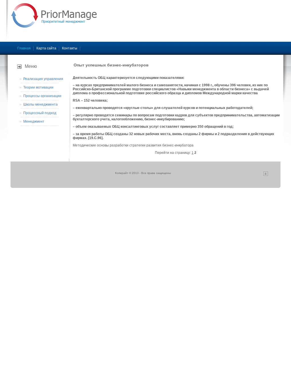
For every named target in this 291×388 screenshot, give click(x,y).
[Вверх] (265, 175)
